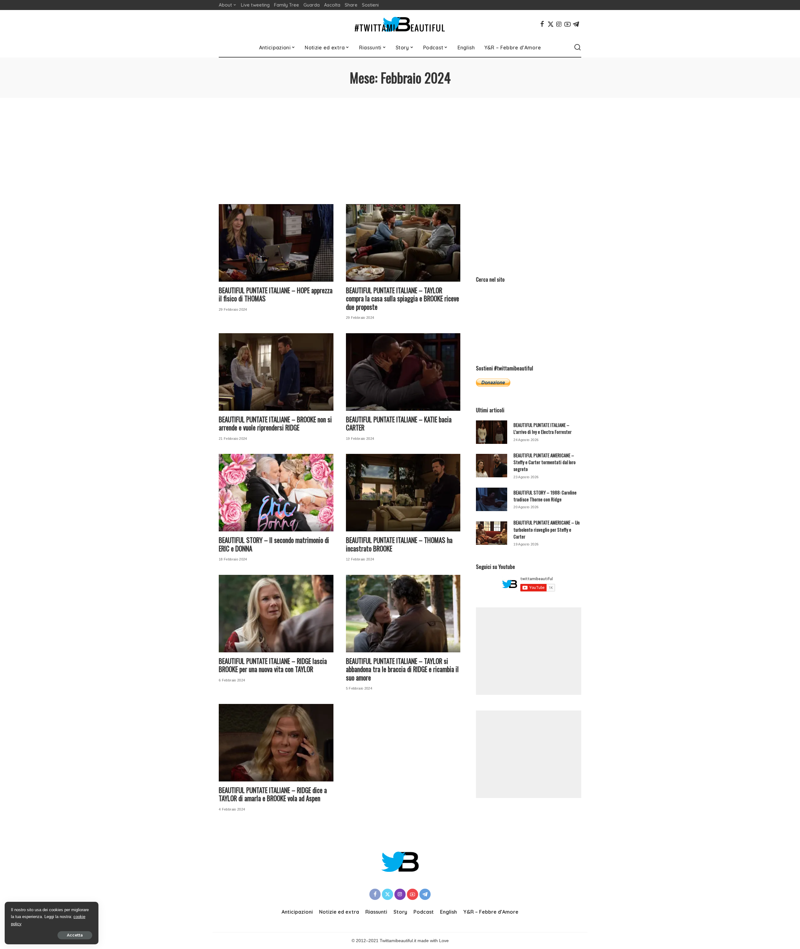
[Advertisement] (400, 144)
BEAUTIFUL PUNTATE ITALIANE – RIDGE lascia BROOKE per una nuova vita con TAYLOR (273, 665)
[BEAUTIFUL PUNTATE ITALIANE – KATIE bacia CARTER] (403, 372)
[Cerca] (577, 47)
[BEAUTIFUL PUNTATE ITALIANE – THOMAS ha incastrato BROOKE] (403, 492)
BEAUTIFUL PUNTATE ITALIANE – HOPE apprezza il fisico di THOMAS (275, 294)
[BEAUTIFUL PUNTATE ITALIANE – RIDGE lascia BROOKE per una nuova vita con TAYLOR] (276, 613)
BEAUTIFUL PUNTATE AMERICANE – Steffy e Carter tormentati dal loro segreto (544, 462)
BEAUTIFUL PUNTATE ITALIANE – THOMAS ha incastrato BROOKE (399, 544)
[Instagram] (559, 24)
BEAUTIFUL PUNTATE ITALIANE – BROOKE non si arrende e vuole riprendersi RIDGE (275, 423)
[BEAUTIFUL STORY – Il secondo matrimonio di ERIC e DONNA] (276, 492)
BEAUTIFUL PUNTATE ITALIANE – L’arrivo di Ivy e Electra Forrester (542, 428)
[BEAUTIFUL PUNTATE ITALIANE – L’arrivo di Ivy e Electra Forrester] (491, 432)
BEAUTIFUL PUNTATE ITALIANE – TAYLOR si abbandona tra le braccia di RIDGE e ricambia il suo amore (402, 669)
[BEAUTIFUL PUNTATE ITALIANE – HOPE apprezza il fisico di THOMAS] (276, 243)
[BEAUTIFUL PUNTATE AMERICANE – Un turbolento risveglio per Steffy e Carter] (491, 533)
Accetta (75, 935)
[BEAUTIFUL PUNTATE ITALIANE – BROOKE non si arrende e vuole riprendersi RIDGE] (276, 372)
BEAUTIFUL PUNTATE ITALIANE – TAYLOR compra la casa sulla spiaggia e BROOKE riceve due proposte (402, 298)
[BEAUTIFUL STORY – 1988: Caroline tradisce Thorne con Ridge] (491, 499)
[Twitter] (551, 24)
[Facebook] (542, 24)
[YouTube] (567, 24)
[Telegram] (576, 24)
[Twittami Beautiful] (399, 24)
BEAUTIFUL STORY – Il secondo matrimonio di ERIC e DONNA (274, 544)
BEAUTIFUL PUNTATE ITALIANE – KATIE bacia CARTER (399, 423)
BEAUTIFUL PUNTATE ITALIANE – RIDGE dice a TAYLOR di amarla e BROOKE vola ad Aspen (273, 794)
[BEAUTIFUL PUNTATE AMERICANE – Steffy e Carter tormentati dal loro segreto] (491, 465)
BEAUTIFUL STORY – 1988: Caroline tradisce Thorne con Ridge (545, 496)
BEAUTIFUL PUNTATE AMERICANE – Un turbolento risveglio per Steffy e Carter (546, 529)
